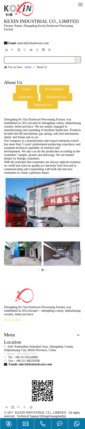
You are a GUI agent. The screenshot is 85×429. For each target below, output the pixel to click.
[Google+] (12, 49)
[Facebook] (6, 49)
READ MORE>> (14, 320)
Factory (26, 89)
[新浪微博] (6, 407)
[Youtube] (31, 49)
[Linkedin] (18, 49)
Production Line (56, 97)
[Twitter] (25, 49)
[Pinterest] (43, 49)
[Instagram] (37, 49)
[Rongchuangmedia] (53, 416)
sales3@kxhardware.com (33, 43)
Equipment (25, 97)
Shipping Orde (42, 104)
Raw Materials (54, 89)
